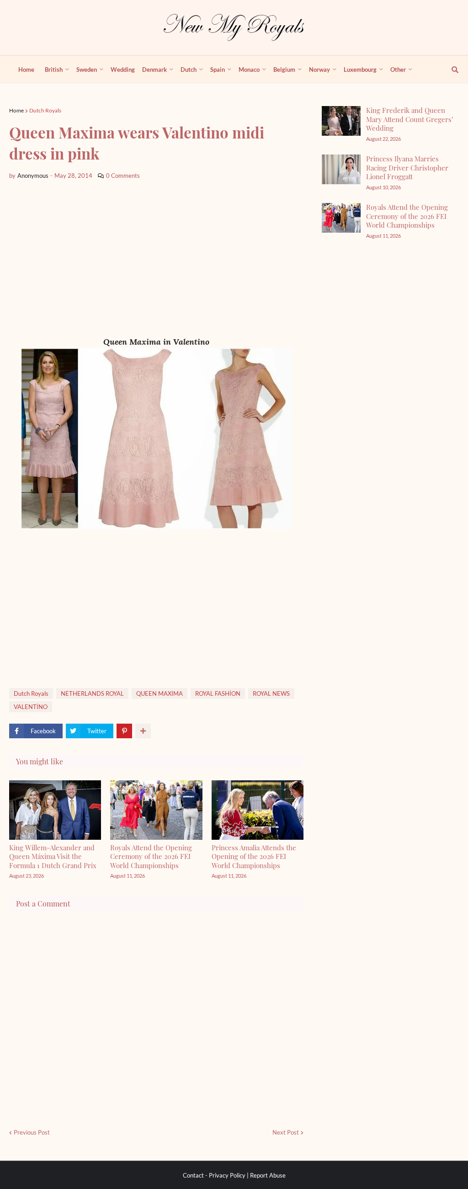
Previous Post (32, 1132)
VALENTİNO (31, 706)
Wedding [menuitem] (123, 69)
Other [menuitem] (398, 69)
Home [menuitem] (26, 69)
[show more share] (143, 731)
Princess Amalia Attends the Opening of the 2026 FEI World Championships (254, 856)
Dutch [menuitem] (189, 69)
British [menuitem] (54, 69)
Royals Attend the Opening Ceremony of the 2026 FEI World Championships (151, 856)
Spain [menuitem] (217, 69)
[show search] (450, 69)
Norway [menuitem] (319, 69)
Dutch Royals (45, 110)
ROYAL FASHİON (217, 693)
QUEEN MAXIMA (159, 693)
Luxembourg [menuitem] (360, 69)
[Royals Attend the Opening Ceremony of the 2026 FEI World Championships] (341, 218)
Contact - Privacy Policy (214, 1175)
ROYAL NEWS (271, 693)
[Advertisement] (156, 258)
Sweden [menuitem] (86, 69)
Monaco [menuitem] (249, 69)
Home (16, 110)
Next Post (285, 1132)
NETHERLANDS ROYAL (92, 693)
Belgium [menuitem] (284, 69)
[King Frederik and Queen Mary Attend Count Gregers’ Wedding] (341, 121)
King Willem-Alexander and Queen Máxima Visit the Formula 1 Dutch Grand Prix (52, 856)
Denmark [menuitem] (154, 69)
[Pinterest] (124, 731)
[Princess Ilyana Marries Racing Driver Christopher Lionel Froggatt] (341, 169)
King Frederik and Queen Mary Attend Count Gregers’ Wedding (409, 119)
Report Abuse (268, 1175)
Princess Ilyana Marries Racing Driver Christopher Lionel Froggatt (407, 167)
